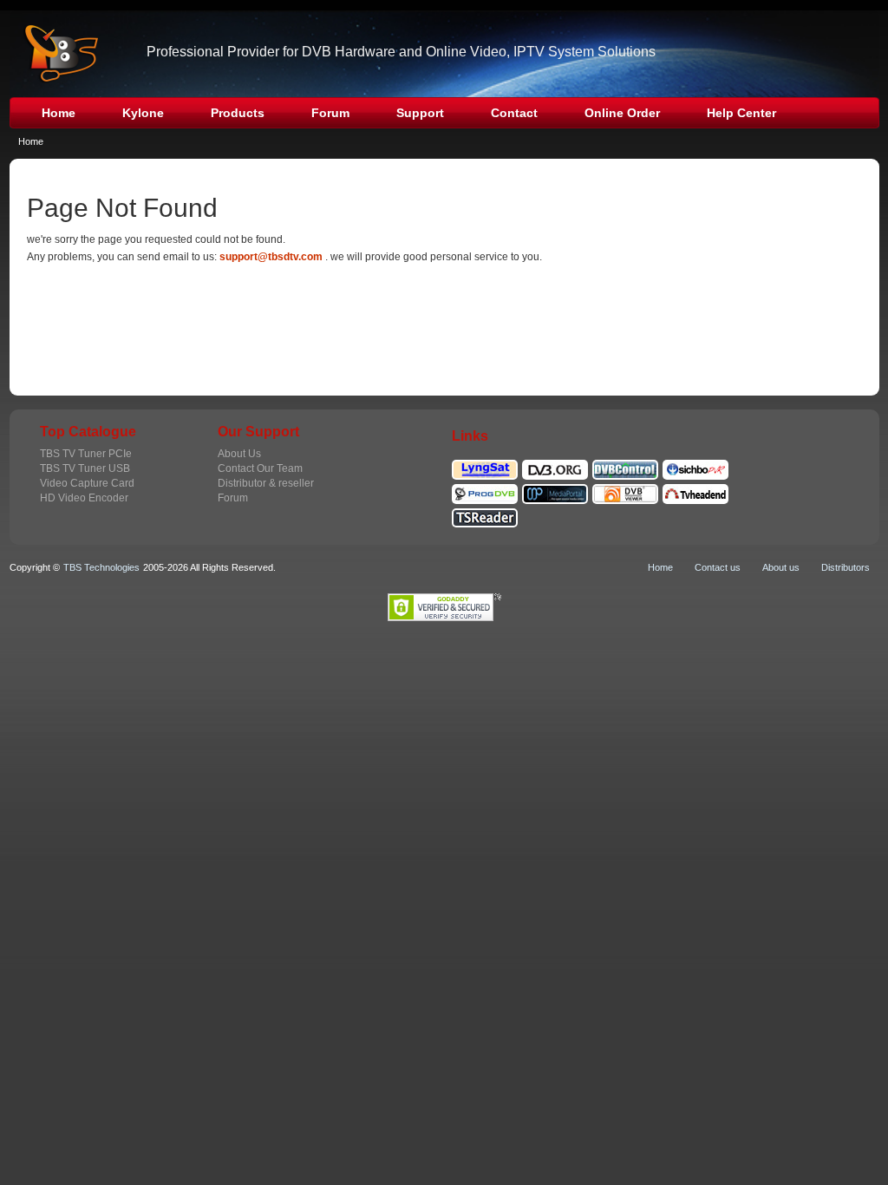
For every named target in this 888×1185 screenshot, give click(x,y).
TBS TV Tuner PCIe (86, 454)
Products (237, 113)
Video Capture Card (87, 483)
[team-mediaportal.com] (555, 491)
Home (58, 113)
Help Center (741, 113)
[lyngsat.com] (485, 467)
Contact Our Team (260, 468)
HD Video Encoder (84, 498)
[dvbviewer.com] (625, 491)
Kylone (143, 113)
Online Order (622, 113)
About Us (239, 454)
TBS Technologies (101, 567)
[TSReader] (485, 515)
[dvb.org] (555, 467)
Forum (330, 113)
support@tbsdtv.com (271, 257)
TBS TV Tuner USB (85, 468)
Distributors (845, 567)
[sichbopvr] (695, 467)
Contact (514, 113)
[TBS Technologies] (55, 53)
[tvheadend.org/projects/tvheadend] (695, 491)
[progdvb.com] (485, 491)
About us (781, 567)
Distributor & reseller (266, 483)
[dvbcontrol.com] (625, 467)
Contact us (718, 567)
